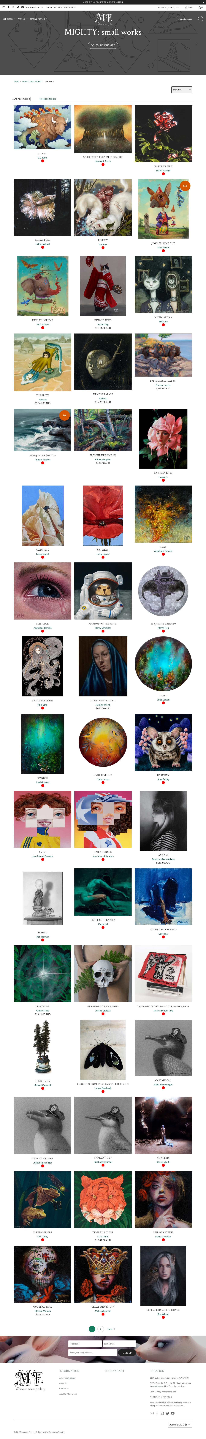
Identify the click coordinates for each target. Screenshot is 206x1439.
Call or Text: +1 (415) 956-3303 (60, 7)
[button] (9, 19)
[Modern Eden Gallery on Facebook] (8, 7)
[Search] (198, 19)
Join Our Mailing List (68, 1394)
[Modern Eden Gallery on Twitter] (17, 7)
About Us (63, 1383)
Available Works (21, 99)
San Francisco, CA (34, 7)
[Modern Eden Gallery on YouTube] (22, 7)
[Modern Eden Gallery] (104, 19)
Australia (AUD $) (166, 8)
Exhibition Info (48, 99)
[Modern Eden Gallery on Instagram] (13, 7)
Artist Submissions (67, 1378)
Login (190, 7)
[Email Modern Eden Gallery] (3, 7)
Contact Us (64, 1388)
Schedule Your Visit (103, 45)
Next (110, 1329)
